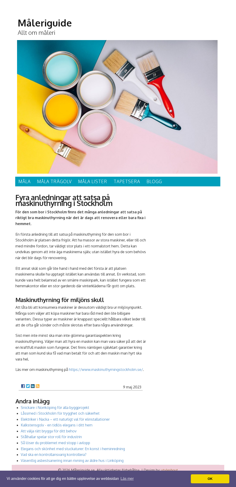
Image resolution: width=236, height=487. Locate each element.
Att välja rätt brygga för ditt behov (49, 431)
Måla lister (92, 181)
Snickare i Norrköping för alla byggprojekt (55, 407)
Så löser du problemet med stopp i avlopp (55, 442)
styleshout (169, 470)
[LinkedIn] (33, 386)
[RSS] (37, 386)
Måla (24, 181)
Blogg (154, 181)
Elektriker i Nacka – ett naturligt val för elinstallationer (65, 419)
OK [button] (210, 479)
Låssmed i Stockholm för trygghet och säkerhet (60, 413)
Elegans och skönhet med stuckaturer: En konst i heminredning (73, 448)
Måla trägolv (54, 181)
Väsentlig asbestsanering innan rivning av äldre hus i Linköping (72, 460)
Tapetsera (127, 181)
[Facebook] (23, 386)
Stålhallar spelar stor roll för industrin (51, 436)
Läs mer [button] (127, 479)
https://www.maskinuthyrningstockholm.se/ (106, 369)
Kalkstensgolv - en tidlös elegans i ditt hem (56, 425)
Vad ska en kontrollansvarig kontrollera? (53, 454)
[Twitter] (28, 386)
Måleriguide (45, 23)
